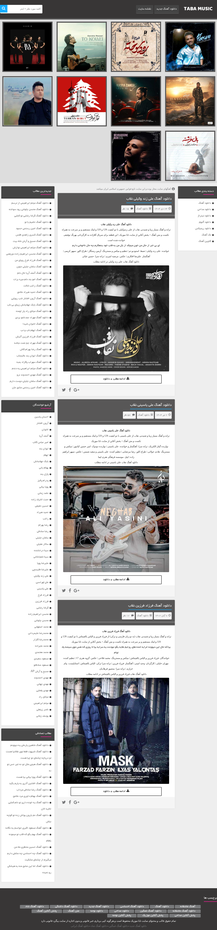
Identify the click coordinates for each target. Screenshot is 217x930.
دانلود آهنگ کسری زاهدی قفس (32, 235)
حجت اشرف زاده (40, 499)
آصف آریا (44, 436)
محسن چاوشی (41, 620)
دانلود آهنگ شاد (34, 906)
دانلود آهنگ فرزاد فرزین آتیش (32, 336)
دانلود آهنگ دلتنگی (66, 906)
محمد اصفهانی (41, 627)
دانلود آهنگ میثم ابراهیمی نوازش (31, 247)
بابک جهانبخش (41, 461)
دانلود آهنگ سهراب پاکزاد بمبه (33, 362)
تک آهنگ (206, 235)
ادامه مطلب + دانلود (114, 379)
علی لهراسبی (42, 582)
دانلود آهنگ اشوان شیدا (36, 324)
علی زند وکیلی (113, 224)
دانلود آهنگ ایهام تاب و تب (35, 330)
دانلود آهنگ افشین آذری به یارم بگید (29, 783)
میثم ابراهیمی (41, 703)
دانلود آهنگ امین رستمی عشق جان (30, 387)
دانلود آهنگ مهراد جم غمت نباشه (31, 343)
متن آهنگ (73, 911)
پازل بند (44, 474)
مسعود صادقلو (41, 665)
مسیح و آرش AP (40, 671)
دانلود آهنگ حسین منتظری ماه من (31, 847)
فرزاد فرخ (43, 595)
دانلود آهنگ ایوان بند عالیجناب (33, 355)
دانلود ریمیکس (203, 228)
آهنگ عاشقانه (187, 906)
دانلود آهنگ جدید (166, 9)
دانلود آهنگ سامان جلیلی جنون (33, 266)
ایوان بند (44, 448)
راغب (46, 518)
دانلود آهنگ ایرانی (80, 925)
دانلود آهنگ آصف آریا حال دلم (33, 273)
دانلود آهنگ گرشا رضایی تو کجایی (31, 215)
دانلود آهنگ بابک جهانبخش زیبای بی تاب (28, 305)
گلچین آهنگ (205, 241)
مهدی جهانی (43, 684)
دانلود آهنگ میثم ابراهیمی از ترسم (30, 203)
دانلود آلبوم (205, 222)
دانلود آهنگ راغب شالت (36, 285)
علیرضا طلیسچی (40, 569)
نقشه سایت (144, 9)
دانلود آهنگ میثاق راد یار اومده (32, 311)
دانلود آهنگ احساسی (132, 906)
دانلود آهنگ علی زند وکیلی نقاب (149, 199)
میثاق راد (44, 697)
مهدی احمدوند (41, 677)
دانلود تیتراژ (204, 215)
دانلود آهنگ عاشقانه (184, 911)
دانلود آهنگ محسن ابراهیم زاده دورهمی (27, 254)
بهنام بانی (44, 467)
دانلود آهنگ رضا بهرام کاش (34, 349)
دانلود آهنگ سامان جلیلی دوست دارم (29, 381)
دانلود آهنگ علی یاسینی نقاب (151, 405)
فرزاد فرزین (113, 631)
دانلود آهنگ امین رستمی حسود (32, 228)
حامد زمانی (43, 493)
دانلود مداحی (204, 209)
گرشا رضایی (42, 607)
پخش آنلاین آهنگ (47, 911)
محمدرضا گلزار (41, 639)
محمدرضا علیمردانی (38, 633)
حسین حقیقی (42, 506)
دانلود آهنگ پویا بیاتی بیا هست (32, 777)
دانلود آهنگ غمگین (150, 911)
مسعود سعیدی (41, 658)
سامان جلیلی (42, 537)
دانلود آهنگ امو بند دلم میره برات (31, 279)
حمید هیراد (43, 512)
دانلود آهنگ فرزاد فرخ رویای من (32, 260)
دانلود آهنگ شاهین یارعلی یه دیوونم (29, 745)
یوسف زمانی (42, 716)
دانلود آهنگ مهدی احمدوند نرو (33, 375)
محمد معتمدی (42, 652)
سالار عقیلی (43, 544)
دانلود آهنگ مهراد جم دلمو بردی (32, 317)
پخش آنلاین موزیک (152, 915)
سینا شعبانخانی (41, 557)
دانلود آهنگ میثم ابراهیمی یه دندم (30, 368)
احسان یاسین (42, 417)
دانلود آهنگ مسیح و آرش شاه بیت (31, 241)
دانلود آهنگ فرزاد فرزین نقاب (150, 606)
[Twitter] (64, 390)
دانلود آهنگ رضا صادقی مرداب (33, 790)
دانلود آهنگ (205, 203)
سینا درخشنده (41, 550)
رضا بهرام (43, 525)
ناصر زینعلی (42, 709)
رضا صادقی (43, 531)
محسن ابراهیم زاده (38, 614)
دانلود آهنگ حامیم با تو (37, 222)
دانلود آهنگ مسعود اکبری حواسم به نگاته (27, 828)
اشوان (45, 429)
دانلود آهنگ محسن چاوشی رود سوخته (29, 209)
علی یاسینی (113, 430)
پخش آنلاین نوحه (122, 915)
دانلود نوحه (96, 911)
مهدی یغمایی (42, 690)
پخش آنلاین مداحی (185, 915)
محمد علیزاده (42, 646)
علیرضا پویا (43, 563)
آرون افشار (42, 423)
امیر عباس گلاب (41, 442)
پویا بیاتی (44, 487)
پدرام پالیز (43, 480)
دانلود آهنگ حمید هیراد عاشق (33, 292)
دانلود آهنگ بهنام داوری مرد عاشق (31, 796)
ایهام (46, 455)
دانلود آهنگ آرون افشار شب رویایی (30, 298)
